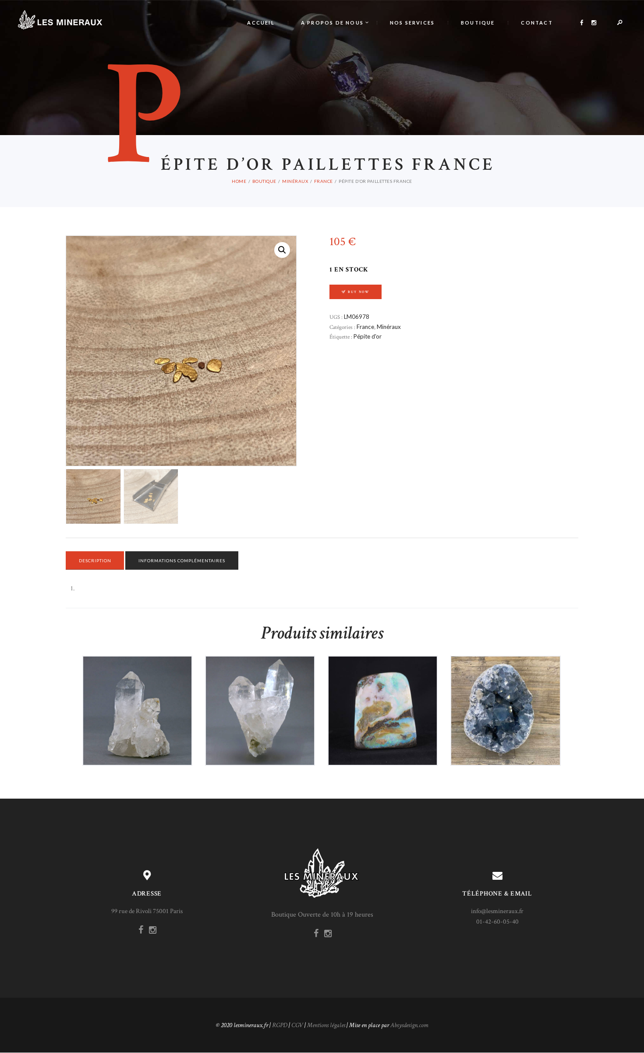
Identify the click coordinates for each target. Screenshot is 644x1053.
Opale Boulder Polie (383, 692)
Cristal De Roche (260, 692)
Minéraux (295, 181)
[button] (282, 250)
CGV (297, 1025)
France (323, 181)
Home (239, 181)
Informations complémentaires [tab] (181, 560)
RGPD (279, 1025)
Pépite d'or (368, 336)
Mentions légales (326, 1025)
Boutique (264, 181)
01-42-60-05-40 (497, 921)
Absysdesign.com (409, 1025)
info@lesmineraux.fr (497, 911)
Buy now (358, 291)
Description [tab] (95, 560)
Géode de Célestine (505, 692)
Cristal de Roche (137, 692)
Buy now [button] (140, 726)
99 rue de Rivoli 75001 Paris (147, 911)
